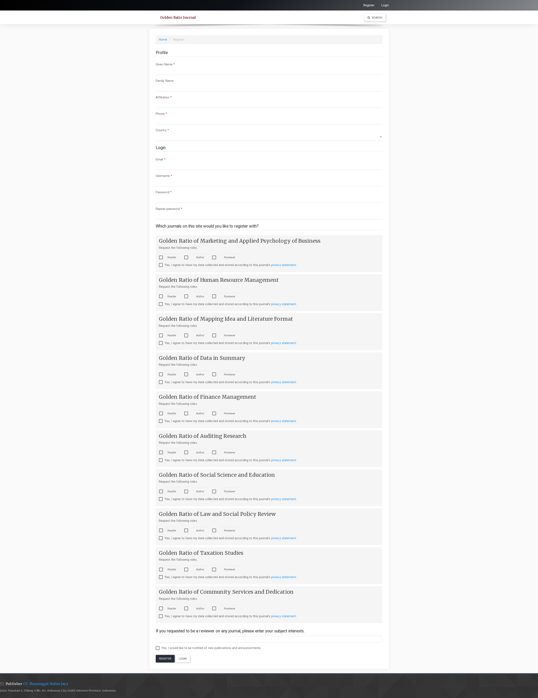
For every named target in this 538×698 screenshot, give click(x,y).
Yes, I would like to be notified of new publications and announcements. (211, 648)
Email (167, 159)
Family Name (171, 80)
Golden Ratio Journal (178, 17)
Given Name (171, 64)
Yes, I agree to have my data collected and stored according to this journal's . (230, 265)
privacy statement (283, 265)
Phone (167, 113)
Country (168, 130)
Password (170, 192)
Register (369, 5)
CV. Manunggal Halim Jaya (45, 684)
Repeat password (175, 209)
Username (170, 175)
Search (376, 17)
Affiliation (170, 97)
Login (385, 5)
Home (163, 39)
